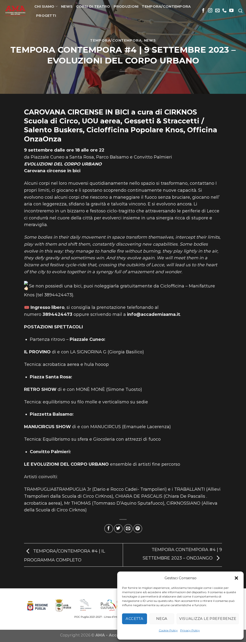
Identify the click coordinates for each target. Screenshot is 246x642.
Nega (161, 618)
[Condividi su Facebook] (108, 528)
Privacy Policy (190, 630)
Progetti (46, 15)
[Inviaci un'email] (217, 10)
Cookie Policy (168, 630)
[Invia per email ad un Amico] (128, 528)
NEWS (67, 6)
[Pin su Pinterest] (137, 528)
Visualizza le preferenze (207, 618)
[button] (236, 578)
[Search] (240, 11)
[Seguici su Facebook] (203, 10)
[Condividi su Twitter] (118, 528)
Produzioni (126, 6)
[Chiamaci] (224, 10)
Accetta (134, 618)
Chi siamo (44, 6)
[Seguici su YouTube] (231, 10)
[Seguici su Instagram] (210, 10)
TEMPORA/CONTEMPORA (166, 6)
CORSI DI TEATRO (93, 6)
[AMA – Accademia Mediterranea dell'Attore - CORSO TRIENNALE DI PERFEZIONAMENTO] (15, 11)
